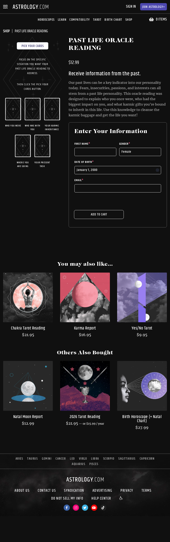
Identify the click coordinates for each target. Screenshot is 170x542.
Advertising (102, 491)
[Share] (10, 535)
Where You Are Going (23, 164)
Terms (147, 491)
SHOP (6, 31)
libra (95, 458)
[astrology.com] (85, 482)
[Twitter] (85, 508)
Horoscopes (46, 19)
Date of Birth (84, 162)
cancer (61, 458)
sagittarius (127, 458)
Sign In (131, 7)
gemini (46, 458)
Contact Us (47, 491)
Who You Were (13, 126)
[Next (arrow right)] (10, 540)
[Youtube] (94, 508)
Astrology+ (153, 7)
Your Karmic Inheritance (52, 127)
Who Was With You (32, 127)
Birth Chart (113, 19)
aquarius (78, 464)
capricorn (147, 458)
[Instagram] (76, 508)
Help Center (101, 498)
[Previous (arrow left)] (3, 540)
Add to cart (99, 214)
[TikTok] (103, 508)
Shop (128, 19)
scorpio (108, 458)
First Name (82, 144)
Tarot (97, 19)
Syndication (74, 491)
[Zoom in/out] (25, 535)
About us (22, 491)
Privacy (126, 491)
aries (19, 458)
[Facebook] (67, 508)
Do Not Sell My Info (67, 498)
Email (78, 180)
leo (72, 458)
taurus (32, 458)
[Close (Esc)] (3, 535)
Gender (124, 144)
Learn (62, 19)
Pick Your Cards (33, 46)
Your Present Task (42, 164)
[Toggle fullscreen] (18, 535)
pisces (93, 464)
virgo (83, 458)
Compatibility (79, 19)
